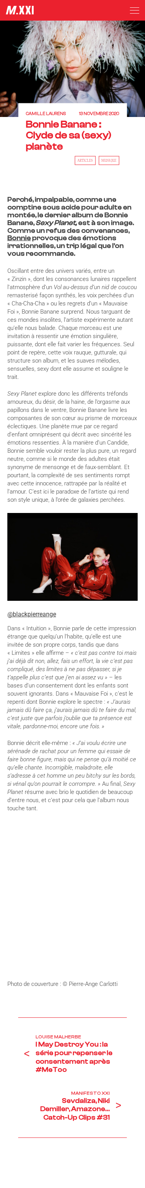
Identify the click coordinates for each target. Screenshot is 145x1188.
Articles (85, 160)
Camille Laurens (46, 114)
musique (108, 160)
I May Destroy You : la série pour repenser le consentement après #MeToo (74, 1057)
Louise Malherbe (58, 1037)
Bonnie (19, 238)
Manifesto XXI (90, 1093)
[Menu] (134, 10)
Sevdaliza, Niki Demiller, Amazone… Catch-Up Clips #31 (75, 1109)
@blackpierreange (31, 614)
